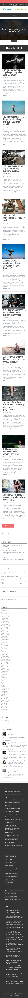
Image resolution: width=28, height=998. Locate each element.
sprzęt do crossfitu (9, 862)
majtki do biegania (9, 820)
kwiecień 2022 (5, 667)
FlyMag (10, 992)
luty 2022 (4, 670)
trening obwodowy (9, 880)
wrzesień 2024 (5, 638)
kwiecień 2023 (5, 649)
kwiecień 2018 (5, 698)
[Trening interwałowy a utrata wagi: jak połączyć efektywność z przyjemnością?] (13, 390)
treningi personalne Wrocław (11, 874)
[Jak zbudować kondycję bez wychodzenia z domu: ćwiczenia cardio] (13, 345)
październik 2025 (6, 623)
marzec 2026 (5, 615)
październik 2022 (6, 658)
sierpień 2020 (5, 687)
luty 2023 (4, 652)
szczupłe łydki (8, 868)
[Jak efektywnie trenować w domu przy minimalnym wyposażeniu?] (13, 484)
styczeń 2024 (5, 640)
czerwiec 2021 (5, 676)
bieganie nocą (8, 791)
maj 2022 (4, 666)
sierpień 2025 (5, 626)
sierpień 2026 (5, 608)
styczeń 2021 (5, 682)
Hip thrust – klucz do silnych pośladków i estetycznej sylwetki (15, 29)
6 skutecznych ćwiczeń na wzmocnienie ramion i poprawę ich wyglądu (14, 310)
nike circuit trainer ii (9, 830)
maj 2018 (4, 696)
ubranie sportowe (18, 888)
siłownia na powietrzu (10, 851)
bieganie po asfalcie (17, 791)
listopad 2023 (5, 641)
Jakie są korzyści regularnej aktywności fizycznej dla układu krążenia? (13, 262)
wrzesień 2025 (5, 625)
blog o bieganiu (8, 800)
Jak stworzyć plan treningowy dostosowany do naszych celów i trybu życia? (14, 942)
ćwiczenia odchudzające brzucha (12, 897)
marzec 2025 (5, 634)
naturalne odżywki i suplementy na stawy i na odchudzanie (12, 826)
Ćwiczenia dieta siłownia (10, 891)
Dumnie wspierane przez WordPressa (11, 991)
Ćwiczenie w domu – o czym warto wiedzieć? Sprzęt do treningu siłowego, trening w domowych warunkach (14, 934)
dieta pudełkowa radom (10, 814)
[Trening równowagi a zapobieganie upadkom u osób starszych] (13, 58)
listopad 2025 (5, 621)
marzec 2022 (5, 669)
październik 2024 (6, 637)
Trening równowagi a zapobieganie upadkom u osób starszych (14, 70)
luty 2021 (4, 681)
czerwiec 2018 (5, 695)
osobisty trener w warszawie (11, 837)
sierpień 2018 (5, 691)
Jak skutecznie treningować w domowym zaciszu (14, 215)
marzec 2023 (5, 650)
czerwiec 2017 (5, 704)
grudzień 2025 (5, 620)
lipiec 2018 (4, 693)
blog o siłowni (16, 800)
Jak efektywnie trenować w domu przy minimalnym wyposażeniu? (14, 495)
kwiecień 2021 (5, 678)
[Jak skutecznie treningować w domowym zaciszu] (13, 204)
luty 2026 (4, 617)
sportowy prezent (9, 857)
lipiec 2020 (4, 688)
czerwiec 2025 (5, 629)
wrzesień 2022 (5, 660)
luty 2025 (4, 635)
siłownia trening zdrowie (10, 854)
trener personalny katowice (11, 871)
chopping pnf (8, 808)
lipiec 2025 (4, 628)
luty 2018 (4, 701)
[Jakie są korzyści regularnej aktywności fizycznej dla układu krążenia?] (13, 249)
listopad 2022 (5, 656)
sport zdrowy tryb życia (10, 860)
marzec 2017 (5, 707)
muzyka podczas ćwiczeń (11, 823)
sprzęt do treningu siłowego (11, 865)
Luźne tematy (6, 719)
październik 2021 (6, 673)
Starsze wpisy (7, 523)
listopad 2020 (5, 684)
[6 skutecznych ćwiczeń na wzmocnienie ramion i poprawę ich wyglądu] (13, 298)
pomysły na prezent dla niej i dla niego (13, 843)
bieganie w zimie (18, 797)
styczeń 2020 (5, 690)
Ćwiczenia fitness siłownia (11, 894)
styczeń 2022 (5, 672)
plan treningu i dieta (9, 840)
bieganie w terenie (9, 797)
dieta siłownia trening (10, 817)
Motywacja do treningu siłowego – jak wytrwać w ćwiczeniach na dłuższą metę (14, 915)
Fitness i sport (7, 93)
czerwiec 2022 (5, 664)
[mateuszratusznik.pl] (14, 9)
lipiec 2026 (4, 609)
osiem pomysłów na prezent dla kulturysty (12, 833)
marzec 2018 (5, 699)
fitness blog (18, 817)
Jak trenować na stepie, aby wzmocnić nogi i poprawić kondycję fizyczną (13, 167)
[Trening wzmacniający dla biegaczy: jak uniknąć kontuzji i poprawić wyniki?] (13, 105)
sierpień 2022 (5, 661)
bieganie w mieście (9, 794)
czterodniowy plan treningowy (11, 811)
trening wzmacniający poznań (11, 885)
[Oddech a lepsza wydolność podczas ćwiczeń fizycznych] (13, 439)
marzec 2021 (5, 679)
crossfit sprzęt (15, 808)
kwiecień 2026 (5, 614)
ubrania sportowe (9, 888)
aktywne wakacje (9, 789)
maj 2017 (4, 705)
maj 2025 (4, 631)
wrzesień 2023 (5, 643)
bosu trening (7, 803)
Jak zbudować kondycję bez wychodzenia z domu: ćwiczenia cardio (14, 357)
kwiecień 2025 (5, 632)
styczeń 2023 (5, 653)
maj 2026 (4, 612)
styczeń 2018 (5, 702)
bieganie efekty (17, 789)
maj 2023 (4, 647)
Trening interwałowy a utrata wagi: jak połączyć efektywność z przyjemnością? (14, 403)
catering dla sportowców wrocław (12, 806)
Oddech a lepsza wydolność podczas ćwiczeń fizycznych (11, 449)
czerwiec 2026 (5, 611)
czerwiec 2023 (5, 646)
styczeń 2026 (5, 618)
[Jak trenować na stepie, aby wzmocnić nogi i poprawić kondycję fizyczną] (13, 154)
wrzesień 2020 (5, 685)
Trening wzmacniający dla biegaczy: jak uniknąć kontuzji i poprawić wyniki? (14, 118)
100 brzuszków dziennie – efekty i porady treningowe (15, 4)
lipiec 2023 (4, 644)
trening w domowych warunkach (12, 882)
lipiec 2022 (4, 663)
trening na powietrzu (9, 877)
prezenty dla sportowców (10, 845)
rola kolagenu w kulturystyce (11, 848)
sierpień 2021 (5, 675)
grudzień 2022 (5, 655)
